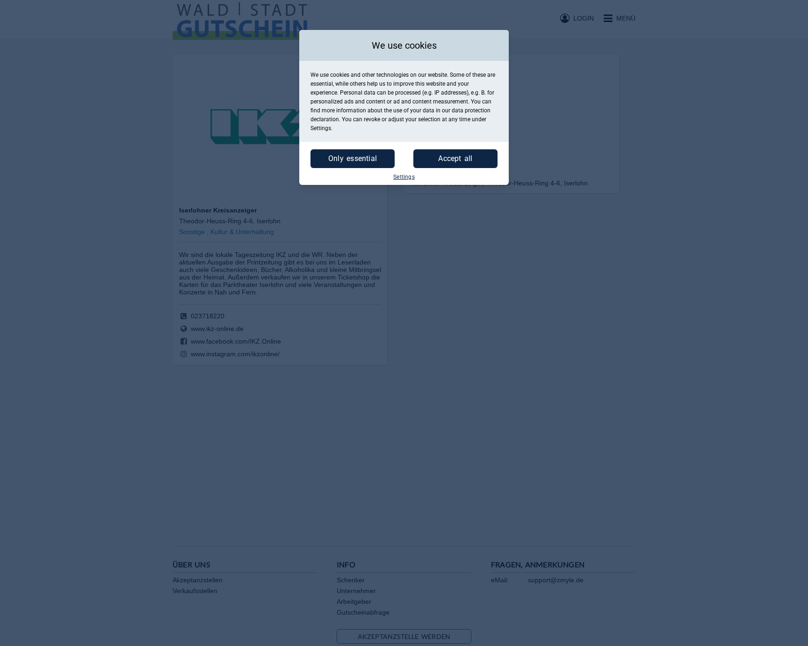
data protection (471, 110)
